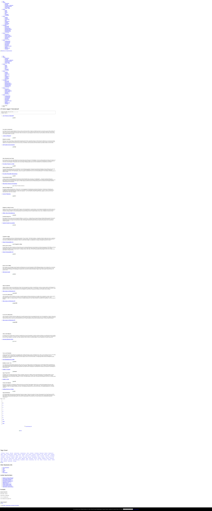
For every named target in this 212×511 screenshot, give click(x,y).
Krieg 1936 (7, 27)
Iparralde (29, 457)
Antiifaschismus (23, 453)
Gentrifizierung (7, 96)
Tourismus (45, 459)
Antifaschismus (7, 95)
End (3, 423)
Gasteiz (23, 455)
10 (3, 419)
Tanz (38, 459)
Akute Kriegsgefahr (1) (8, 242)
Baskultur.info (51, 453)
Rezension (10, 459)
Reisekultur (7, 34)
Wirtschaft (6, 24)
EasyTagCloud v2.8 (29, 426)
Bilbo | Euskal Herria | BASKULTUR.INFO (11, 505)
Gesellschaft (7, 23)
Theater (6, 12)
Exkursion (34, 454)
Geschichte (5, 25)
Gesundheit (3, 457)
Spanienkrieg (31, 459)
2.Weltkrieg (3, 453)
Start (3, 1)
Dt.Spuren (23, 454)
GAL (20, 455)
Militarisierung (7, 47)
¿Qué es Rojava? (7, 135)
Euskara (6, 17)
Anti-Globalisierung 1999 (8, 359)
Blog (3, 471)
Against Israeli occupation (9, 223)
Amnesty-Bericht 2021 (8, 339)
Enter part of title (4, 111)
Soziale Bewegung (8, 100)
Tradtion (53, 459)
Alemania (6, 48)
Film (5, 13)
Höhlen (16, 457)
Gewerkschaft (7, 97)
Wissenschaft (7, 21)
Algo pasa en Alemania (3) (9, 320)
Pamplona (44, 458)
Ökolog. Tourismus (8, 36)
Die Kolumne (7, 7)
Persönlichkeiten (8, 30)
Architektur (7, 15)
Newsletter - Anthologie (9, 5)
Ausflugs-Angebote (8, 6)
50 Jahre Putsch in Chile (8, 163)
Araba (28, 453)
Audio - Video (7, 8)
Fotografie (6, 14)
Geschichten (7, 32)
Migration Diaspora (8, 29)
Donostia (19, 454)
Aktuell (4, 2)
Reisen (4, 33)
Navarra (35, 458)
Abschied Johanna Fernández (10, 183)
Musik (6, 11)
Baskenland (7, 26)
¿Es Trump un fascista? (8, 115)
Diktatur (15, 454)
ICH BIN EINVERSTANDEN (128, 509)
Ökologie (6, 38)
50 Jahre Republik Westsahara (10, 173)
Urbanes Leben (7, 35)
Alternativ (11, 453)
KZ (7, 458)
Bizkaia (5, 454)
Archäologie (37, 453)
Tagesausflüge (7, 37)
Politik (4, 94)
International (7, 98)
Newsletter (39, 458)
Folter (49, 454)
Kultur (4, 16)
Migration (23, 458)
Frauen (7, 455)
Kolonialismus (34, 457)
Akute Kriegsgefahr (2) (8, 252)
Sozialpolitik (22, 459)
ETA (27, 454)
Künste (4, 9)
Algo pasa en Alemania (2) (9, 301)
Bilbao (2, 454)
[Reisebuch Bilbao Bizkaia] (28, 439)
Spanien (6, 46)
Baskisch (46, 453)
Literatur (6, 18)
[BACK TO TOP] (1, 462)
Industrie (20, 457)
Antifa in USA (6, 379)
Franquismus (3, 455)
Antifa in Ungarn (6, 369)
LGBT (16, 458)
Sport (6, 20)
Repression (7, 99)
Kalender (6, 4)
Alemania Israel (6, 272)
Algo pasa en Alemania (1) (9, 291)
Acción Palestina (7, 193)
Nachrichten (7, 3)
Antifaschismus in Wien (8, 389)
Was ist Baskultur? (6, 467)
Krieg (47, 457)
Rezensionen (7, 39)
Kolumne (43, 457)
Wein (2, 461)
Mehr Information (136, 509)
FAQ (3, 469)
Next (3, 421)
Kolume (39, 457)
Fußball (17, 455)
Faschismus (39, 454)
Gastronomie (7, 19)
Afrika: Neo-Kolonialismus (9, 213)
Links (4, 468)
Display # (3, 112)
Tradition (6, 22)
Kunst (6, 10)
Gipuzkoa (13, 457)
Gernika (38, 455)
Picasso (48, 458)
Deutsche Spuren (8, 31)
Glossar (4, 470)
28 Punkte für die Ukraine (9, 144)
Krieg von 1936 (51, 457)
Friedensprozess (7, 28)
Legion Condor (11, 458)
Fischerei (45, 454)
